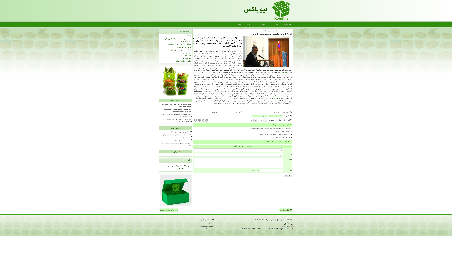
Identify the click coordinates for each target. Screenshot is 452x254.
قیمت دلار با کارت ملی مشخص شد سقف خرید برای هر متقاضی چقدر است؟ (271, 128)
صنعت (221, 61)
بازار (188, 166)
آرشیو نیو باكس (208, 229)
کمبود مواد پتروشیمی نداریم (283, 131)
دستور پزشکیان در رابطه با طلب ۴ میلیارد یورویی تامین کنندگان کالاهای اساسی (176, 105)
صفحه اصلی (286, 24)
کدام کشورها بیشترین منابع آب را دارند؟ (180, 132)
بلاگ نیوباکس (285, 210)
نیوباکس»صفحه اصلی (168, 210)
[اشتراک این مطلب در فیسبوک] (195, 120)
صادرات (289, 72)
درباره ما (211, 223)
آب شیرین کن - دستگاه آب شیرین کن (178, 39)
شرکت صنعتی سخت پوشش (181, 50)
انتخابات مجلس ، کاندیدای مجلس (179, 44)
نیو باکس (255, 9)
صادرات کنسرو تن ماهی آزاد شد (282, 137)
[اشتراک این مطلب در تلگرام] (199, 120)
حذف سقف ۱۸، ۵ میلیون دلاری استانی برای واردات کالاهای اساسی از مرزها (177, 120)
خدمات (239, 24)
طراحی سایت (186, 53)
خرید (178, 168)
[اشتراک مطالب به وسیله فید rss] (203, 120)
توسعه (166, 166)
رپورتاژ (183, 168)
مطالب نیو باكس (272, 24)
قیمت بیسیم (187, 58)
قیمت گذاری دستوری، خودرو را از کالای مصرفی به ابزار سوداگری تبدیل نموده (176, 115)
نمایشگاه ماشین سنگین (183, 61)
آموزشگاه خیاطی (185, 41)
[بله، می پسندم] (265, 120)
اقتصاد (278, 116)
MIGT (189, 36)
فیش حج (188, 55)
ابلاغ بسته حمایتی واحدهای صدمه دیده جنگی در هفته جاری (274, 134)
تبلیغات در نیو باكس (207, 226)
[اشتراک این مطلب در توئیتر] (206, 120)
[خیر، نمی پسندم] (255, 120)
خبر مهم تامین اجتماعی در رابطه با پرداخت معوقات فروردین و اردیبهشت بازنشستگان (177, 110)
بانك (271, 116)
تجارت (214, 61)
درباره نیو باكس (258, 24)
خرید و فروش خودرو (184, 47)
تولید (247, 24)
